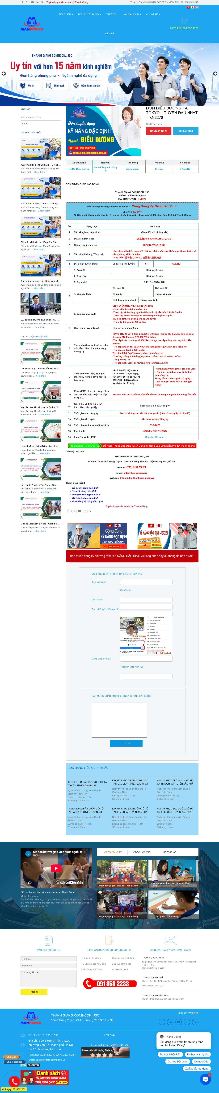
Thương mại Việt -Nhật (123, 958)
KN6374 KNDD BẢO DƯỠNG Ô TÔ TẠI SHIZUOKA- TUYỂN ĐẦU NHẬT (130, 810)
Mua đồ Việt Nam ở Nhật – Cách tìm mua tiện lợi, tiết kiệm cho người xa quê (41, 525)
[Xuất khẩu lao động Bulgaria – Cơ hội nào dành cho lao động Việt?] (41, 149)
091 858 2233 (186, 131)
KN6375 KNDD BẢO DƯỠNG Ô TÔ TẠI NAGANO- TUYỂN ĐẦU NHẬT (85, 810)
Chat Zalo (11, 1056)
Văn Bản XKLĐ (131, 14)
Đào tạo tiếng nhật (121, 963)
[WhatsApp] (42, 2)
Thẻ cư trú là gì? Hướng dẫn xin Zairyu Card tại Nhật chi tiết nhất (40, 370)
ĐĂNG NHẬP (191, 2)
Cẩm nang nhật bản (91, 969)
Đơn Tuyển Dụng (88, 14)
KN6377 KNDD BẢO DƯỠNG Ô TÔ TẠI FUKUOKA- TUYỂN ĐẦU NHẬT (130, 782)
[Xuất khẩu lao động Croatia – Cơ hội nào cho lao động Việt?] (41, 188)
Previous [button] (4, 73)
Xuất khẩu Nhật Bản (31, 117)
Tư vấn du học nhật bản (93, 963)
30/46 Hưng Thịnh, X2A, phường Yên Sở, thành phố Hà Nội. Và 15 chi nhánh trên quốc (51, 1045)
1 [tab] (147, 923)
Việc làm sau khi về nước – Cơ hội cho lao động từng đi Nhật (40, 408)
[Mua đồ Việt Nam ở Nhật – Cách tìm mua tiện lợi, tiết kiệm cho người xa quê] (41, 508)
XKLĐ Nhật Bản (120, 969)
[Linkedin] (37, 2)
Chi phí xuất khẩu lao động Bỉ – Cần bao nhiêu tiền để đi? (39, 243)
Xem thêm (39, 172)
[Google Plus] (27, 2)
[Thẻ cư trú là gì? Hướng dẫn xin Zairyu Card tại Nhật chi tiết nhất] (41, 353)
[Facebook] (22, 2)
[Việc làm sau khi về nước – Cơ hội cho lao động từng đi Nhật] (41, 392)
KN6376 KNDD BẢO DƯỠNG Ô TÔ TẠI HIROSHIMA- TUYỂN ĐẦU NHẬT (176, 782)
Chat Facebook (14, 1061)
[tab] (112, 852)
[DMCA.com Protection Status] (30, 1064)
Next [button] (215, 73)
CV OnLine (152, 14)
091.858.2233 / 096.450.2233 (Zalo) (58, 1054)
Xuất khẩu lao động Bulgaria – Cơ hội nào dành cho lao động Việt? (40, 166)
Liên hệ (109, 33)
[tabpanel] (122, 890)
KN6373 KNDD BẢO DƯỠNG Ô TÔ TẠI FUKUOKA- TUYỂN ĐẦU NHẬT (175, 810)
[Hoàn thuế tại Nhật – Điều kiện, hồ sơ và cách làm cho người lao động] (41, 431)
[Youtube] (32, 2)
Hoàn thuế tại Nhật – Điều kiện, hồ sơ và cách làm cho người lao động (40, 447)
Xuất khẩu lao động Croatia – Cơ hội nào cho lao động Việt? (39, 205)
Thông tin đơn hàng (91, 958)
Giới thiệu (65, 14)
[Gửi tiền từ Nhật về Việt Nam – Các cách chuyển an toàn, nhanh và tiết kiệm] (41, 469)
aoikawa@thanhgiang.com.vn (50, 1059)
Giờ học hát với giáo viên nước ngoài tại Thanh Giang (48, 892)
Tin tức (110, 14)
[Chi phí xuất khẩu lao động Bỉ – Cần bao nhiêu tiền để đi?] (41, 227)
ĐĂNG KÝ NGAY (158, 131)
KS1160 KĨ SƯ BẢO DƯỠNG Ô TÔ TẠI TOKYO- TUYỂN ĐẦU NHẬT (87, 784)
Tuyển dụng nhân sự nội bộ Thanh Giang (67, 2)
